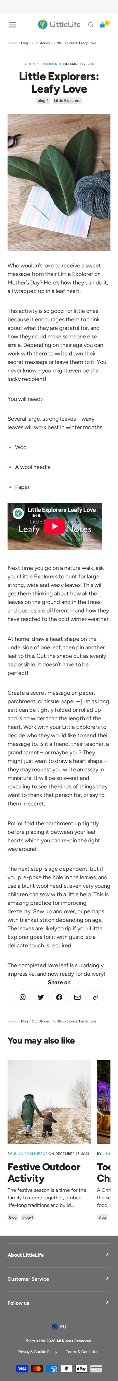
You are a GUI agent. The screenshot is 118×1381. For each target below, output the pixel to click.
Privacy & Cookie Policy (37, 1351)
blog (24, 43)
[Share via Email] (77, 997)
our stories (41, 43)
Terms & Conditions (83, 1351)
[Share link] (96, 997)
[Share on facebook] (59, 997)
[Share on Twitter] (23, 997)
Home (12, 43)
